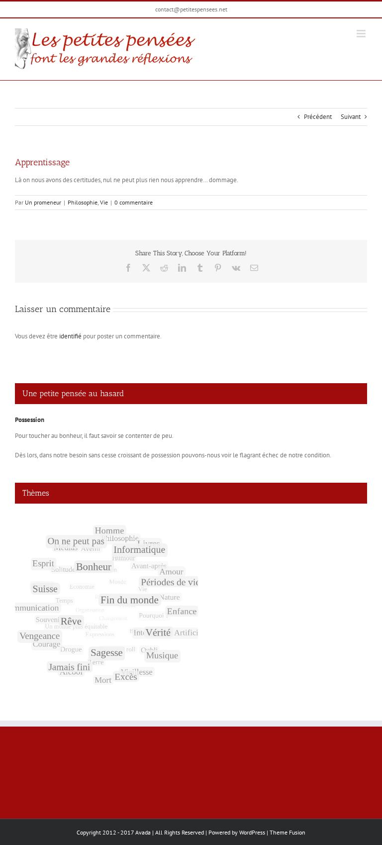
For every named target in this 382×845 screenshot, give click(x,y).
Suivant (351, 116)
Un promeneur (43, 202)
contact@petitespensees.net (191, 9)
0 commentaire (133, 202)
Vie (104, 202)
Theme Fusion (287, 832)
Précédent (318, 116)
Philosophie (82, 202)
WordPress (252, 832)
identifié (70, 336)
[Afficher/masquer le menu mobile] (362, 33)
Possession (29, 420)
